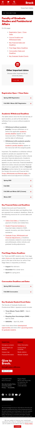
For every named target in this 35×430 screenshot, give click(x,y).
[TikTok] (20, 394)
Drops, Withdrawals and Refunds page (14, 173)
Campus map (5, 352)
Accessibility (11, 387)
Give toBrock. (7, 362)
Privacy (4, 387)
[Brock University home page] (30, 3)
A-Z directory (7, 399)
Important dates (27, 8)
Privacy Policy (29, 423)
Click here (16, 80)
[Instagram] (10, 394)
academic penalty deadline (14, 145)
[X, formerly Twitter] (6, 394)
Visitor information (23, 345)
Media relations (22, 352)
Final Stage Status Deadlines (18, 48)
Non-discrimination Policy (9, 384)
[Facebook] (3, 394)
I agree (17, 426)
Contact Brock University (22, 348)
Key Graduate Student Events (18, 56)
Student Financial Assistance (14, 226)
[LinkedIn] (13, 394)
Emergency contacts (8, 345)
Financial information (8, 354)
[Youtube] (16, 394)
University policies (7, 385)
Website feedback (23, 354)
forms (8, 258)
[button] (17, 97)
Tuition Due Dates (11, 221)
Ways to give (6, 371)
